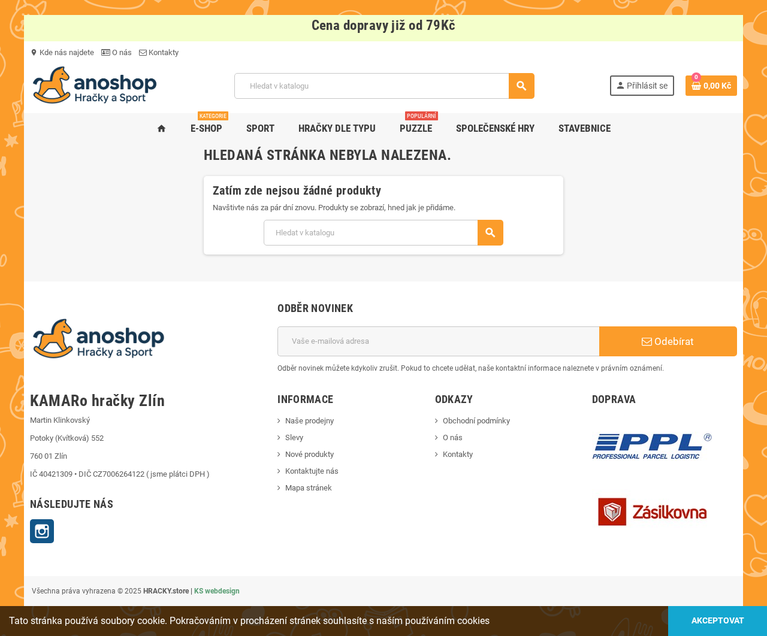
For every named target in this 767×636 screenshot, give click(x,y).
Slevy (294, 437)
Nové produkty (309, 454)
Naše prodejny (309, 420)
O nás (121, 52)
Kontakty (163, 52)
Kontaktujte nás (312, 471)
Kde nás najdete (62, 52)
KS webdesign (217, 591)
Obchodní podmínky (476, 420)
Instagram (42, 531)
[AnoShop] (94, 85)
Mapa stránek (308, 487)
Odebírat (673, 341)
